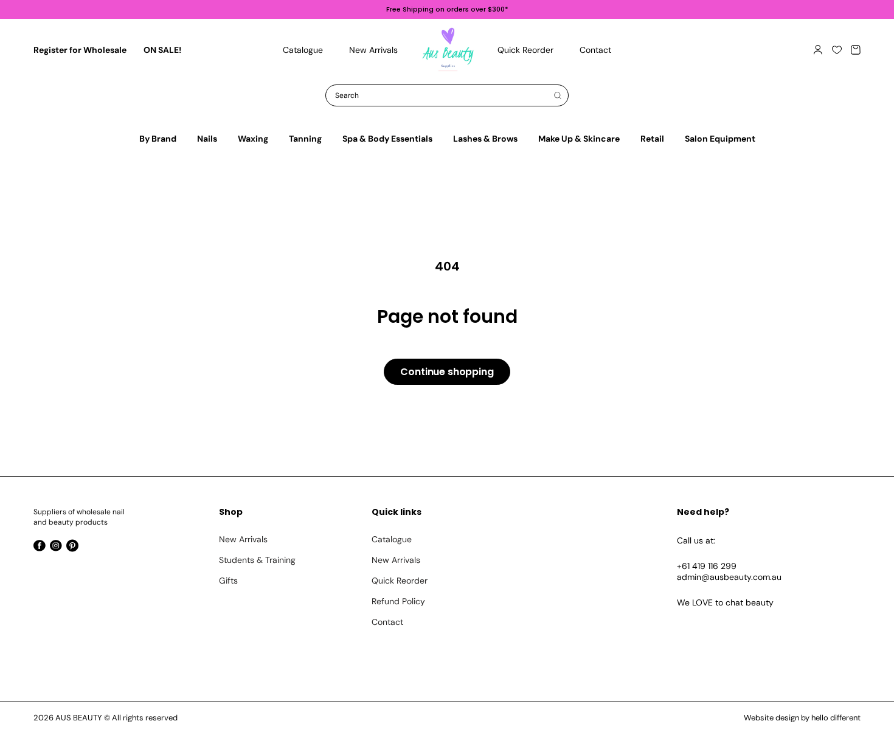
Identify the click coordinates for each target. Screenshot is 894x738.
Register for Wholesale (79, 49)
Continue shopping (446, 372)
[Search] (557, 95)
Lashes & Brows (485, 138)
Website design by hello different (802, 717)
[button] (856, 50)
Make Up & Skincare (579, 138)
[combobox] (447, 95)
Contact (387, 622)
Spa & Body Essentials (387, 138)
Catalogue (392, 539)
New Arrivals (243, 539)
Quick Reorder (400, 580)
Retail (652, 138)
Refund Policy (398, 601)
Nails (207, 138)
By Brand (157, 138)
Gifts (228, 580)
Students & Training (257, 560)
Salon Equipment (720, 138)
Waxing (253, 138)
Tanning (305, 138)
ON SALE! (162, 49)
